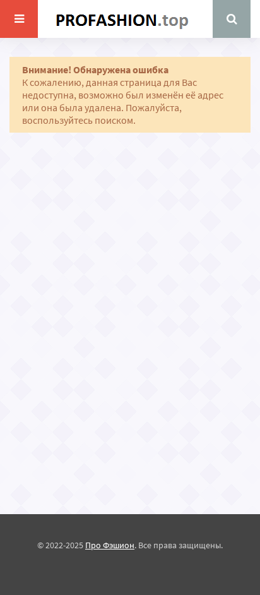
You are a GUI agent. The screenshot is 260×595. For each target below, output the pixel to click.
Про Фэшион (109, 545)
